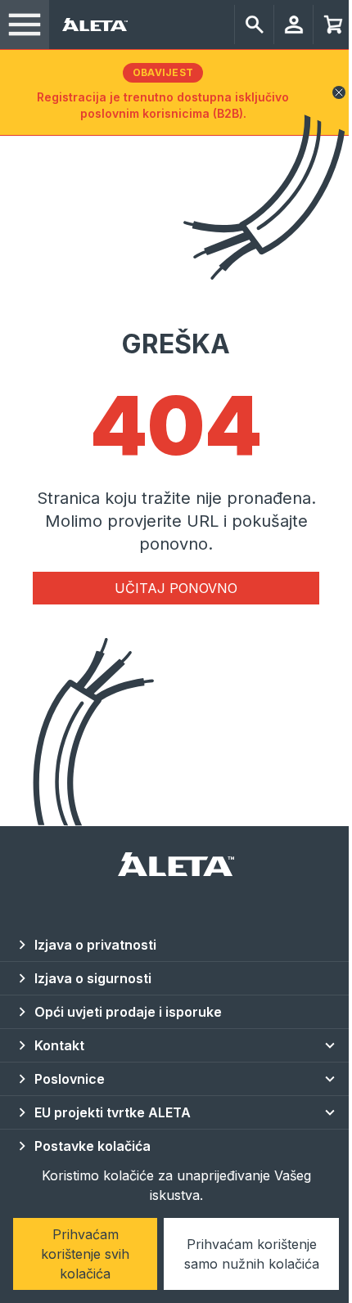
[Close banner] (339, 92)
